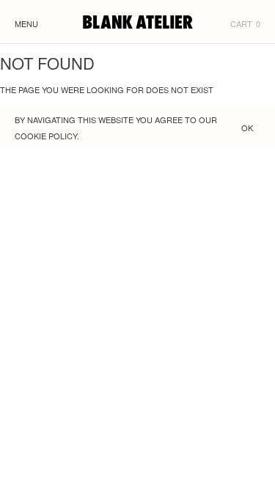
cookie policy (46, 135)
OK (247, 127)
